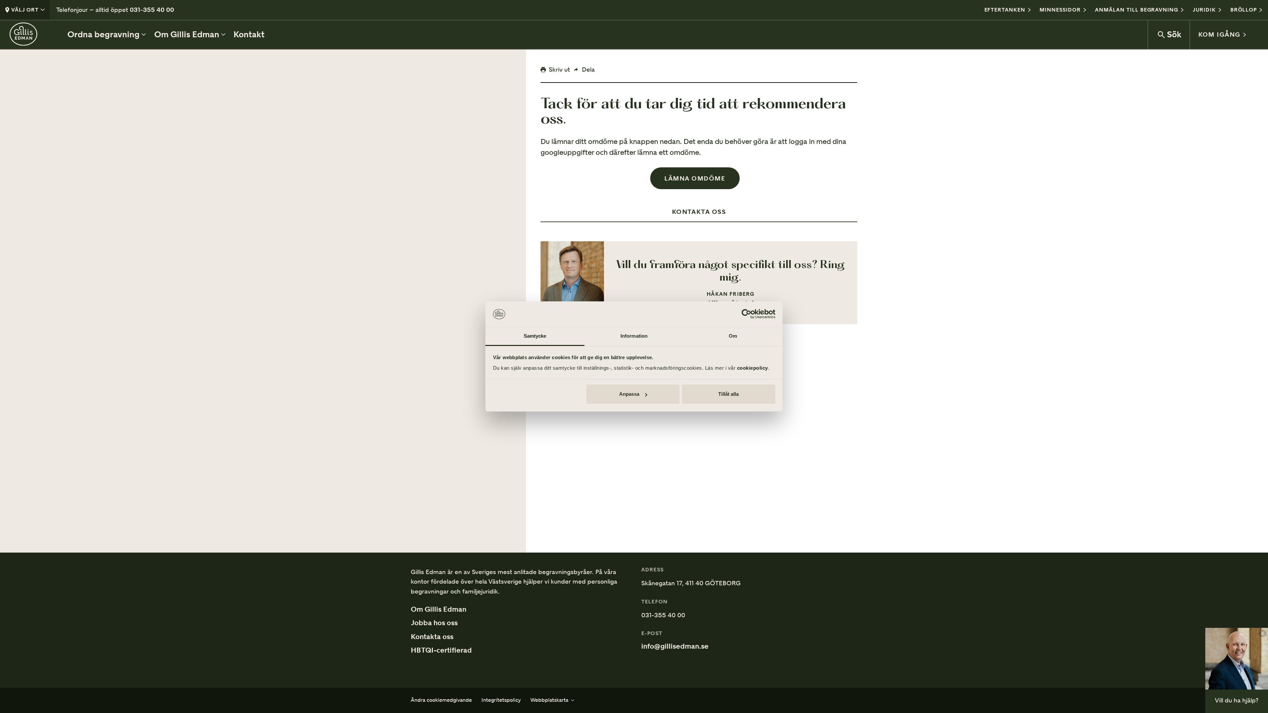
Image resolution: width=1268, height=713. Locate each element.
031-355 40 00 (152, 9)
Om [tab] (733, 336)
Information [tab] (634, 336)
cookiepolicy (752, 368)
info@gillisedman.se (675, 646)
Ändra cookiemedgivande (441, 700)
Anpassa (629, 394)
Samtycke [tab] (535, 336)
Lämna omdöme (694, 178)
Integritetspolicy (501, 700)
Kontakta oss (432, 636)
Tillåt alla (728, 394)
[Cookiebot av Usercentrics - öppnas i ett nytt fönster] (746, 314)
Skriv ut (559, 69)
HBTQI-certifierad (441, 650)
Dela (588, 69)
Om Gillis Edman (438, 609)
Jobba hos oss (434, 623)
